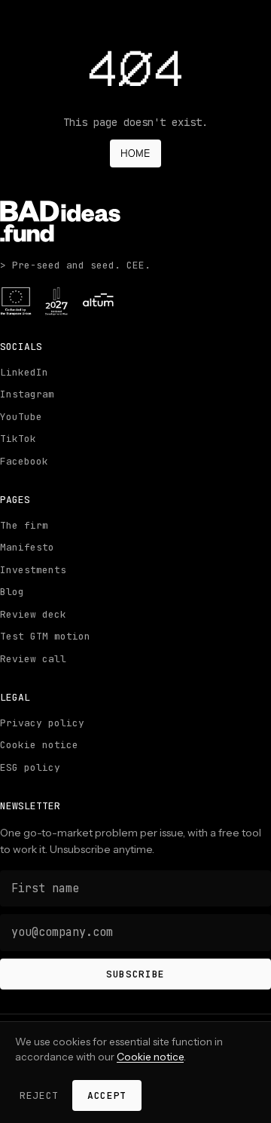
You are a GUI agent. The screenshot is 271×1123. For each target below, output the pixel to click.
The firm (24, 525)
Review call (33, 658)
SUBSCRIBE (135, 974)
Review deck (33, 614)
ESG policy (30, 767)
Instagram (27, 394)
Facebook (24, 461)
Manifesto (27, 547)
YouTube (21, 416)
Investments (33, 569)
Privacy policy (42, 722)
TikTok (18, 438)
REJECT (39, 1095)
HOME (135, 153)
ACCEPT (106, 1095)
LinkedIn (24, 372)
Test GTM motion (45, 636)
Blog (12, 591)
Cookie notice (39, 744)
